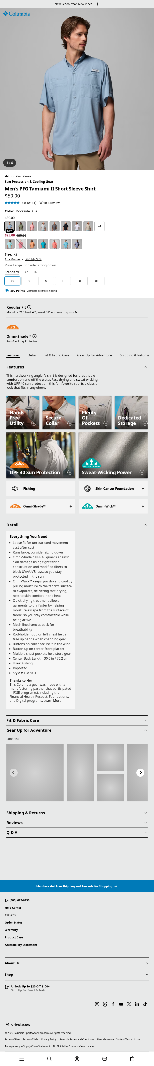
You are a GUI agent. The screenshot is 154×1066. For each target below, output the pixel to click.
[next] (140, 773)
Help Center (13, 907)
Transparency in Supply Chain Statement (27, 1046)
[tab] (12, 272)
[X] (129, 1004)
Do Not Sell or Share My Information (73, 1046)
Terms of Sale (30, 1039)
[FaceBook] (113, 1004)
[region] (77, 89)
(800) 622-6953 (19, 900)
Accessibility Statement (21, 945)
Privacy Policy (48, 1039)
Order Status (13, 922)
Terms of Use (12, 1039)
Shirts (8, 176)
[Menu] (21, 1059)
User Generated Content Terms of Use (118, 1039)
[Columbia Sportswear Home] (16, 13)
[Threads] (105, 1004)
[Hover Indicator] (33, 423)
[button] (29, 306)
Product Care (14, 937)
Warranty (11, 930)
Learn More (52, 700)
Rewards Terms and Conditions (77, 1039)
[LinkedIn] (137, 1004)
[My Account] (77, 1059)
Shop (9, 974)
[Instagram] (97, 1004)
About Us (12, 963)
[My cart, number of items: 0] (132, 1059)
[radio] (9, 226)
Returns (10, 915)
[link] (35, 772)
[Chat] (104, 1059)
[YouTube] (121, 1004)
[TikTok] (145, 1004)
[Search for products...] (49, 1059)
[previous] (14, 773)
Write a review (50, 202)
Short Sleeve (23, 176)
